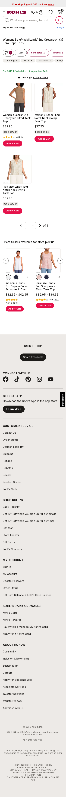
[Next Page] (40, 225)
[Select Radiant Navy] (16, 277)
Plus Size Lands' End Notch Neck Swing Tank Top (15, 189)
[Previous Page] (21, 225)
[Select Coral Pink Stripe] (39, 277)
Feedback (62, 400)
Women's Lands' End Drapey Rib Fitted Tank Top (17, 118)
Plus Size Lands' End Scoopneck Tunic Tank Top (46, 286)
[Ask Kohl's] (59, 20)
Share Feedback (33, 357)
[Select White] (8, 277)
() (22, 137)
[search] (7, 20)
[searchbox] (27, 20)
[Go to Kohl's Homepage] (16, 12)
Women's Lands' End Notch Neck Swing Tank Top (47, 118)
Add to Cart (12, 143)
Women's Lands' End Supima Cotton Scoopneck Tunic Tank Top (17, 286)
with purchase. (33, 4)
